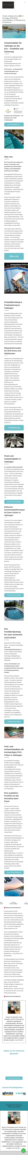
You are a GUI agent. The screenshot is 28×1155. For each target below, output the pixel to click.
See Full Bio (19, 1040)
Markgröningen (16, 656)
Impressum (18, 1105)
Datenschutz (11, 1106)
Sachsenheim (15, 658)
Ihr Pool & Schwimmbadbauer (13, 903)
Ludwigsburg (20, 980)
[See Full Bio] (23, 1040)
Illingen (11, 651)
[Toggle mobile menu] (25, 2)
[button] (3, 1094)
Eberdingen (7, 658)
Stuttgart (14, 980)
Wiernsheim (13, 653)
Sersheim (7, 653)
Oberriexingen (18, 651)
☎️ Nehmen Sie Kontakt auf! (12, 907)
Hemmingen (7, 656)
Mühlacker (7, 660)
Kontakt (18, 1106)
